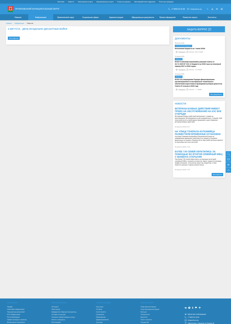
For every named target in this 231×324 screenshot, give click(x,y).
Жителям (61, 2)
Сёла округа (55, 309)
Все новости (217, 174)
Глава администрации (148, 307)
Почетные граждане (166, 2)
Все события (13, 38)
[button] (40, 17)
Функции (144, 312)
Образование (101, 317)
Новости (71, 2)
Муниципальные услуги (104, 2)
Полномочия (145, 314)
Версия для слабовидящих (197, 314)
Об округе (54, 307)
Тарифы (10, 307)
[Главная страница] (10, 9)
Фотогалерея (56, 322)
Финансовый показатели (16, 322)
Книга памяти (101, 312)
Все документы (216, 94)
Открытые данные (124, 2)
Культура (99, 322)
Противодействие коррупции (144, 2)
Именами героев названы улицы (63, 317)
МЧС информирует (13, 314)
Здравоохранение (102, 319)
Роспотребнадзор (13, 317)
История (99, 309)
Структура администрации (150, 309)
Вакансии (144, 317)
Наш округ (99, 307)
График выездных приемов (16, 319)
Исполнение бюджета (183, 46)
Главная (9, 23)
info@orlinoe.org (196, 9)
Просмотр (182, 52)
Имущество (145, 322)
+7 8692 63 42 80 (178, 9)
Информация (19, 23)
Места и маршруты (58, 319)
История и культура (58, 314)
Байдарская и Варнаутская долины (64, 312)
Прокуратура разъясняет (16, 312)
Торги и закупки (146, 319)
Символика (100, 314)
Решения (179, 59)
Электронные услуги (85, 2)
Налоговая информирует (16, 309)
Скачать (191, 52)
